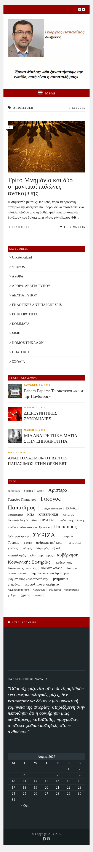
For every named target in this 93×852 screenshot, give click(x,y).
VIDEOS (18, 267)
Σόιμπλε (68, 536)
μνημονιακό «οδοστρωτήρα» (49, 573)
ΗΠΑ (30, 514)
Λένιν (34, 520)
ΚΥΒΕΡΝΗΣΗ (48, 514)
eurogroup (14, 490)
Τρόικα (28, 542)
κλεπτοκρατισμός (41, 555)
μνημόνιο (14, 584)
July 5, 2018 (17, 452)
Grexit (40, 490)
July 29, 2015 (74, 227)
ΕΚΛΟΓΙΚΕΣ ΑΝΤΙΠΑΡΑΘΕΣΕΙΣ (37, 305)
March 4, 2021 (34, 407)
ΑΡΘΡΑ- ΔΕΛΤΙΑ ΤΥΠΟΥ (31, 286)
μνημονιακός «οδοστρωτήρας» (28, 579)
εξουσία (56, 548)
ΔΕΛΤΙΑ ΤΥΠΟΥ (24, 295)
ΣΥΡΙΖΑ (44, 535)
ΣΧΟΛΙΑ (18, 361)
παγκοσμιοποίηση (18, 589)
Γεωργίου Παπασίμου (22, 499)
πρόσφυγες (39, 589)
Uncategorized (22, 257)
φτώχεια (12, 595)
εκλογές (27, 548)
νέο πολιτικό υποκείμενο (42, 584)
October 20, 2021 (37, 385)
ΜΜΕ (16, 333)
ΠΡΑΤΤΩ (47, 520)
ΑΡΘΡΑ (17, 276)
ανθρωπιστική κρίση (50, 542)
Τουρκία (13, 542)
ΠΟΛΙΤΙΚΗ (20, 352)
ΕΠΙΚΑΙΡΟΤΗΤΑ (25, 314)
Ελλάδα (71, 508)
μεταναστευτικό (17, 573)
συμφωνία (55, 589)
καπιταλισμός (17, 555)
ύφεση (38, 595)
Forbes (28, 490)
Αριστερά (57, 490)
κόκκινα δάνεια (51, 568)
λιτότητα (72, 568)
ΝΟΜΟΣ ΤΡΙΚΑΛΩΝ (28, 343)
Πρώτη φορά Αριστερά (18, 536)
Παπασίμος (65, 526)
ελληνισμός (41, 548)
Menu (49, 93)
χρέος (25, 595)
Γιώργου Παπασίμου (52, 508)
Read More (21, 227)
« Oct (24, 805)
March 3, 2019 (34, 430)
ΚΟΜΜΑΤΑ (21, 324)
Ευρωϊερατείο (15, 514)
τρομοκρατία (71, 589)
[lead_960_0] (46, 147)
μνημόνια (60, 578)
